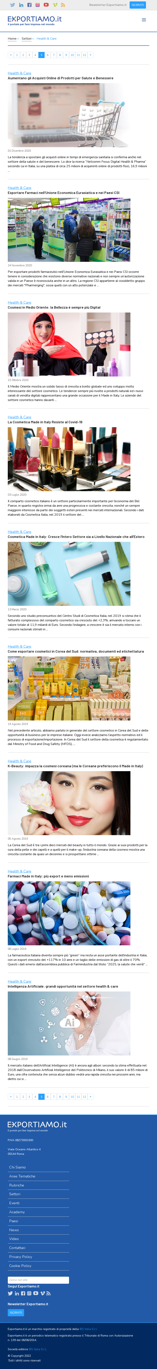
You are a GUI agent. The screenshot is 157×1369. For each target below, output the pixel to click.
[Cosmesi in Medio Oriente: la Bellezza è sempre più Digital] (69, 344)
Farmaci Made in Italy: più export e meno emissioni (48, 876)
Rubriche (16, 1185)
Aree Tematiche (22, 1176)
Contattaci (17, 1247)
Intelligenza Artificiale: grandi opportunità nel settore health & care (63, 986)
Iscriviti (138, 5)
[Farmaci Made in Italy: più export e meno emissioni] (69, 913)
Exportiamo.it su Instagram (38, 5)
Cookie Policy (20, 1265)
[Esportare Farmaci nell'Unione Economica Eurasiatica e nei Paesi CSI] (69, 230)
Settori (26, 38)
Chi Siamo (17, 1167)
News (14, 1230)
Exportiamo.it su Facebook (29, 5)
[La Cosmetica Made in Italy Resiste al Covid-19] (69, 459)
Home (12, 38)
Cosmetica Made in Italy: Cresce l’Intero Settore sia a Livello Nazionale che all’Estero (76, 536)
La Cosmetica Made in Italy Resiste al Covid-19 (45, 422)
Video (14, 1238)
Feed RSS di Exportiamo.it (63, 5)
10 (72, 55)
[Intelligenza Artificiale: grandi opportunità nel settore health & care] (69, 1023)
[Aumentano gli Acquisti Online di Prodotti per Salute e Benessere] (69, 115)
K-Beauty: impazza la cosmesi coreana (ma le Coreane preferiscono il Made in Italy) (75, 766)
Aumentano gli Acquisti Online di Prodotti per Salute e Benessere (60, 78)
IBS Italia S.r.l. (88, 1329)
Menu (144, 24)
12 (84, 55)
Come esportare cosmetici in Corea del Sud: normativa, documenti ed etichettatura (76, 651)
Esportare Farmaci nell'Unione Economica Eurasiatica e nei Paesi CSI (63, 192)
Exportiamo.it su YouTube (46, 5)
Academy (17, 1212)
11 (78, 55)
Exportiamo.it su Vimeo (55, 5)
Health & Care (19, 73)
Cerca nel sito (145, 1280)
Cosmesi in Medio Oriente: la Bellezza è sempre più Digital (54, 307)
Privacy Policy (20, 1256)
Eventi (14, 1203)
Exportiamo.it (35, 21)
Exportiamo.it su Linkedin (21, 5)
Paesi (13, 1221)
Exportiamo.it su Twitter (12, 5)
